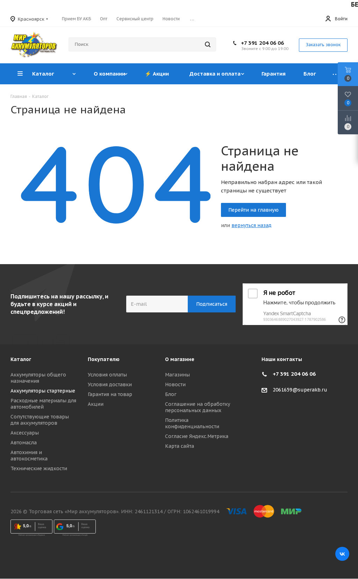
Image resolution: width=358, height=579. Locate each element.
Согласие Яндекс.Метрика (196, 436)
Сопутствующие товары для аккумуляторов (39, 420)
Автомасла (23, 442)
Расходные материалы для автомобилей (43, 403)
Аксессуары (24, 433)
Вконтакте (342, 554)
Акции (95, 404)
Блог (171, 394)
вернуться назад (251, 225)
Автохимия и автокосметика (29, 455)
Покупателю (104, 359)
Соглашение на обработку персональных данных (197, 407)
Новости (175, 384)
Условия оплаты (107, 375)
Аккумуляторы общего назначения (38, 378)
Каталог (20, 359)
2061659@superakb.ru (300, 390)
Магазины (177, 375)
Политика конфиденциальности (192, 423)
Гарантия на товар (110, 394)
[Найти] (207, 44)
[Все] (336, 73)
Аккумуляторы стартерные (42, 391)
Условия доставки (110, 384)
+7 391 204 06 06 (262, 43)
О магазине (179, 359)
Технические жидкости (38, 468)
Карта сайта (179, 446)
